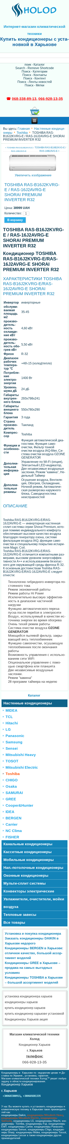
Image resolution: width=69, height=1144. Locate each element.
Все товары (14, 922)
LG (8, 729)
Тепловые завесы (19, 915)
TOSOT (12, 761)
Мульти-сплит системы (24, 883)
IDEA (10, 812)
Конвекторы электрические (28, 891)
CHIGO (12, 780)
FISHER (12, 837)
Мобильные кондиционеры (28, 860)
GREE (11, 799)
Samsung (14, 742)
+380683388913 (11, 1095)
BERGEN (13, 818)
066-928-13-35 (50, 99)
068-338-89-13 (24, 99)
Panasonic (15, 736)
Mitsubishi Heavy (21, 755)
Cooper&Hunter (19, 805)
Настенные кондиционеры (27, 703)
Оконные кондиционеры (25, 875)
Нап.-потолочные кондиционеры (33, 868)
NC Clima (14, 831)
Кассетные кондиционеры (27, 852)
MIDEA (11, 710)
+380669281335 (32, 1095)
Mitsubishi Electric (22, 767)
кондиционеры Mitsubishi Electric (20, 1118)
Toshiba (22, 132)
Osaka (11, 786)
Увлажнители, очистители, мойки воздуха (33, 903)
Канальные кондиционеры (27, 844)
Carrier (11, 824)
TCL (9, 717)
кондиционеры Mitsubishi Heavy (45, 1115)
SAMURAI (14, 793)
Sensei (12, 748)
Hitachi (12, 723)
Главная (24, 128)
